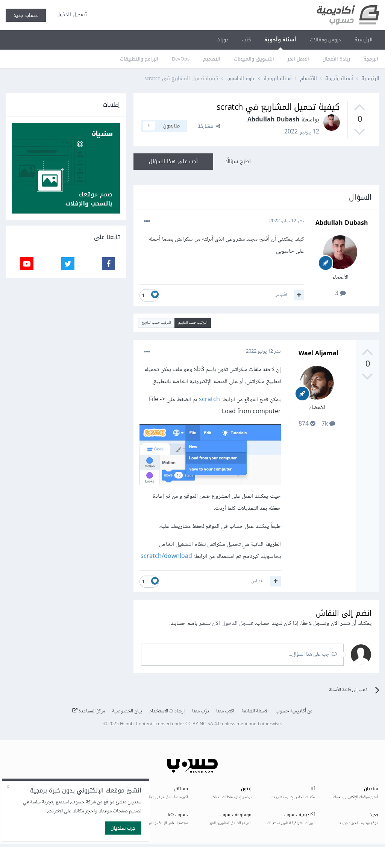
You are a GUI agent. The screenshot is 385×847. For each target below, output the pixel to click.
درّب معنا (200, 711)
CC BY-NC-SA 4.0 (203, 724)
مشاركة (206, 126)
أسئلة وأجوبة (280, 39)
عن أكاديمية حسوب (294, 711)
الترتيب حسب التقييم (192, 323)
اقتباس (280, 295)
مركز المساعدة (91, 711)
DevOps (180, 59)
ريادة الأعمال (336, 59)
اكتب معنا (225, 711)
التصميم (211, 59)
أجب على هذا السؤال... (310, 654)
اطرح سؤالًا (238, 161)
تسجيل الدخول (70, 14)
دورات (223, 39)
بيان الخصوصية (127, 711)
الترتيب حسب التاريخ (156, 323)
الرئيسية (364, 39)
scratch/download (166, 557)
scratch (208, 400)
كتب (246, 39)
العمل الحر (298, 59)
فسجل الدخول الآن (232, 623)
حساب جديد (26, 15)
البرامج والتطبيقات (139, 59)
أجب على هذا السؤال (173, 161)
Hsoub (126, 724)
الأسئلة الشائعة (254, 711)
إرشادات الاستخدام (167, 711)
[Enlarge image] (210, 456)
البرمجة (371, 59)
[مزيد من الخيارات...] (147, 221)
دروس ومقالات (325, 39)
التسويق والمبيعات (254, 59)
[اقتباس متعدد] (299, 295)
